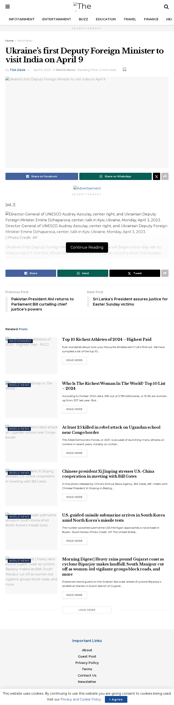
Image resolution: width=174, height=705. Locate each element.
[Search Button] (166, 7)
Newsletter (87, 682)
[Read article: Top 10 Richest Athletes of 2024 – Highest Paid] (31, 355)
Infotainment (22, 19)
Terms (87, 669)
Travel (129, 19)
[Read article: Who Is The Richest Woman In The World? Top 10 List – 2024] (31, 399)
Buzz (83, 19)
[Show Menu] (7, 7)
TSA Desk (17, 70)
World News (24, 40)
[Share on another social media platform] (165, 176)
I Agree (116, 699)
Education (106, 19)
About (87, 650)
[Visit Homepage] (87, 6)
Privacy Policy (87, 663)
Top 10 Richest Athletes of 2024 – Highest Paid (106, 339)
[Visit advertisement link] (87, 188)
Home (9, 40)
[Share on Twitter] (156, 176)
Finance (151, 19)
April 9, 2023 (42, 70)
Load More (87, 610)
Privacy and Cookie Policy (80, 699)
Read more (76, 359)
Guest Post (87, 656)
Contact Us (87, 675)
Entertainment (56, 19)
